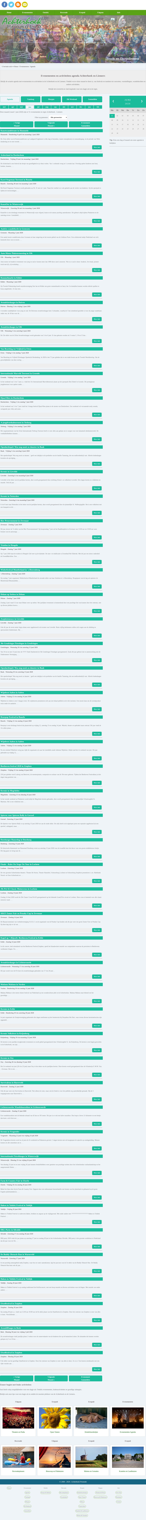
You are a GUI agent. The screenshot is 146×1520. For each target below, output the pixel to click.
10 (122, 120)
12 (133, 120)
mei (21, 107)
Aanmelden (92, 99)
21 (143, 124)
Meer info (97, 147)
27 (138, 129)
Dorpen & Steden (45, 1492)
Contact (119, 1501)
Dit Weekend (72, 99)
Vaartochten (82, 1506)
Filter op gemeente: (41, 117)
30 (117, 133)
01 (112, 116)
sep (55, 107)
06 (138, 116)
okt (64, 107)
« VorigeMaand (16, 124)
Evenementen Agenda (128, 1432)
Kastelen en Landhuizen (128, 1471)
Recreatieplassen (18, 1471)
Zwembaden (64, 1497)
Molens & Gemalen (82, 1515)
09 (117, 120)
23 (117, 129)
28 (143, 129)
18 (127, 124)
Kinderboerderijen (91, 1432)
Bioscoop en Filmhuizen (55, 1471)
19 (133, 124)
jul (38, 107)
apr (12, 107)
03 (122, 116)
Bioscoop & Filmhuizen (100, 1497)
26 (133, 129)
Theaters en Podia (18, 1432)
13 (138, 120)
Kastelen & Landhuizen (82, 1511)
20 (138, 124)
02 (117, 116)
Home (9, 12)
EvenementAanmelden (85, 124)
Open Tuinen (55, 1432)
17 (122, 124)
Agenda (32, 66)
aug (46, 107)
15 (112, 124)
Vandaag (30, 99)
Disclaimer (118, 1497)
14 (143, 120)
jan (89, 107)
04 (127, 116)
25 (127, 129)
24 (122, 129)
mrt (4, 107)
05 (133, 116)
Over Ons (118, 1492)
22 (112, 129)
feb (98, 107)
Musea (82, 1501)
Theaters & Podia (100, 1492)
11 (127, 120)
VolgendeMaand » (51, 124)
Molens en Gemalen (91, 1471)
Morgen (51, 99)
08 (112, 120)
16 (117, 124)
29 (112, 133)
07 (143, 116)
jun (30, 107)
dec (81, 107)
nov (72, 107)
